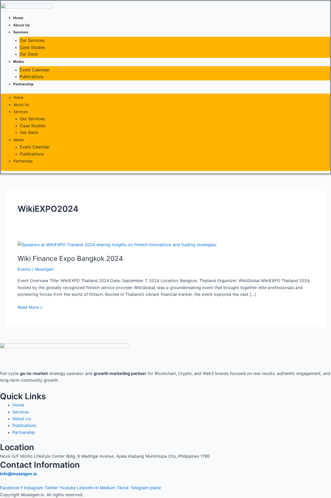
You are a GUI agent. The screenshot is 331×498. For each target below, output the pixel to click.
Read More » (30, 307)
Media (18, 61)
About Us (21, 25)
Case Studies (32, 47)
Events (24, 269)
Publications (31, 76)
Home (18, 18)
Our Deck (29, 54)
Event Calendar (35, 69)
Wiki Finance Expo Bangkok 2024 (70, 258)
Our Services (32, 40)
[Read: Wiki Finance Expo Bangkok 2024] (117, 244)
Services (20, 32)
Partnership (23, 84)
